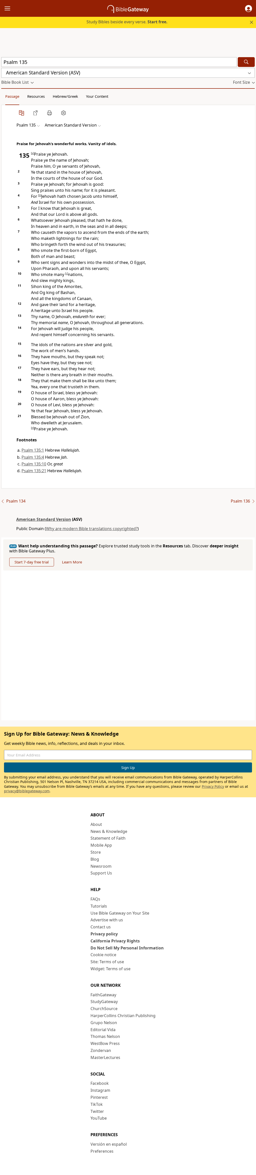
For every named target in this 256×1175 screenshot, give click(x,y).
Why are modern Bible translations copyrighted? (92, 528)
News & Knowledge (108, 831)
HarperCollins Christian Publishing (123, 1015)
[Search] (246, 62)
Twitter (97, 1111)
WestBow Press (105, 1043)
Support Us (101, 873)
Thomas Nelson (105, 1036)
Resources (36, 96)
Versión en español (108, 1144)
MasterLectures (105, 1057)
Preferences (102, 1151)
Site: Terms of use (107, 961)
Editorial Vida (103, 1029)
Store (95, 852)
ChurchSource (104, 1008)
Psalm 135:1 (33, 450)
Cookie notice (103, 954)
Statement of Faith (108, 838)
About (96, 824)
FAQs (95, 899)
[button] (248, 8)
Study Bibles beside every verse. (127, 22)
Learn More (72, 561)
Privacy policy (104, 934)
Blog (94, 859)
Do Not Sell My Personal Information (127, 948)
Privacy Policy (213, 786)
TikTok (96, 1104)
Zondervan (100, 1050)
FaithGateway (103, 995)
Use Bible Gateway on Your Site (119, 913)
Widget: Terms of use (110, 968)
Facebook (99, 1083)
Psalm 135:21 (34, 470)
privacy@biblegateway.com (27, 791)
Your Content (97, 96)
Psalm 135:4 (33, 457)
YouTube (98, 1118)
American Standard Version (43, 519)
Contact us (100, 927)
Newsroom (101, 866)
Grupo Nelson (103, 1022)
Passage (12, 96)
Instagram (100, 1090)
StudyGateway (104, 1001)
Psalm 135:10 (34, 464)
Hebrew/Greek (65, 96)
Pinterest (99, 1097)
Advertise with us (106, 920)
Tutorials (98, 906)
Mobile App (101, 845)
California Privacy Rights (115, 941)
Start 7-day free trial (31, 561)
